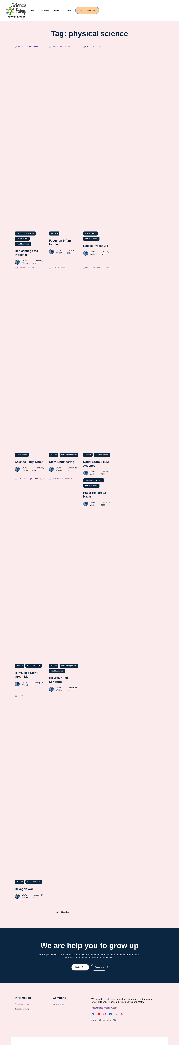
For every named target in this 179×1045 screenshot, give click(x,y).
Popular (88, 455)
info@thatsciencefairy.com (104, 1008)
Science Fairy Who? (29, 461)
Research (54, 233)
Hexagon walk (24, 889)
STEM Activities (23, 244)
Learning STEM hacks (25, 233)
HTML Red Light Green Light (26, 674)
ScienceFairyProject (69, 455)
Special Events (22, 239)
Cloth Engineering (61, 461)
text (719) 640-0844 (87, 10)
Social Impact (22, 455)
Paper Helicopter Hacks (94, 494)
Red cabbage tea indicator (26, 252)
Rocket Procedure (95, 245)
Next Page (67, 912)
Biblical (54, 455)
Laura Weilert (25, 262)
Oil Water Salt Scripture (58, 679)
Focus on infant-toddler (60, 242)
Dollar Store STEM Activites (96, 463)
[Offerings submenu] (48, 10)
